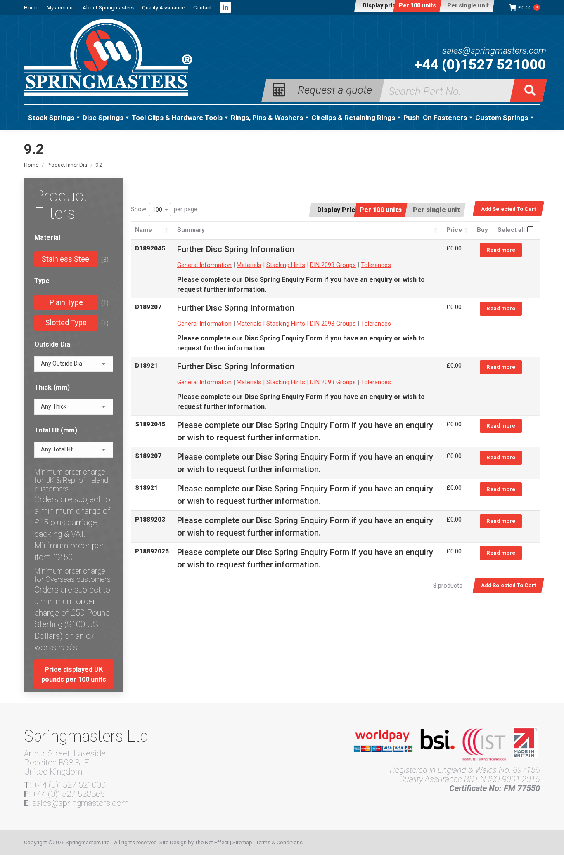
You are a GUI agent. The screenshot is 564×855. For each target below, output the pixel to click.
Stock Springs (51, 117)
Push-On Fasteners (435, 117)
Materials (249, 265)
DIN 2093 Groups (333, 265)
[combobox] (160, 209)
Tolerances (376, 265)
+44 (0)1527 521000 (480, 64)
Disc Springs (103, 117)
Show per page (164, 209)
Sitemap (242, 842)
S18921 (146, 487)
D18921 (146, 365)
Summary (191, 230)
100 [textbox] (157, 209)
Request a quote (335, 89)
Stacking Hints (285, 265)
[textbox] (61, 364)
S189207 (148, 456)
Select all (511, 230)
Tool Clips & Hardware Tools (177, 117)
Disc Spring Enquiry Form (283, 279)
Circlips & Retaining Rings (353, 117)
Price (454, 230)
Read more (500, 249)
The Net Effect (212, 842)
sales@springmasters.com (494, 51)
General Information (204, 265)
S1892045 (150, 424)
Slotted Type (66, 322)
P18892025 (152, 551)
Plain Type (66, 302)
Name (143, 230)
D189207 (148, 307)
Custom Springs (501, 117)
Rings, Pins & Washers (267, 117)
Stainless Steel (66, 259)
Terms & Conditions (279, 842)
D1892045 (150, 248)
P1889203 (150, 519)
